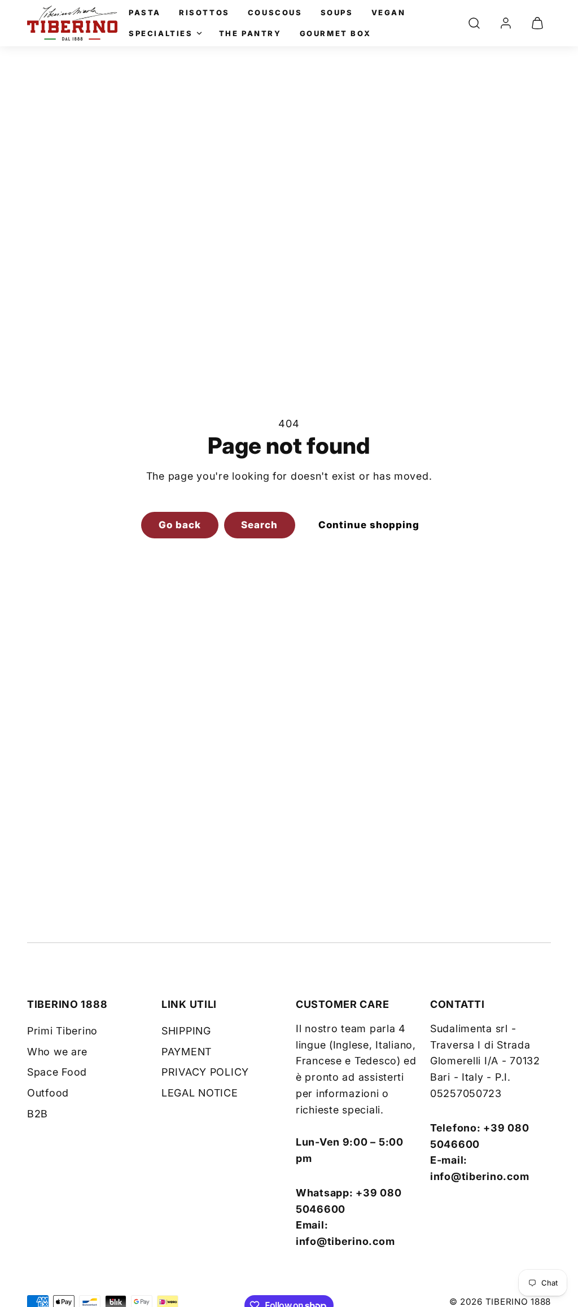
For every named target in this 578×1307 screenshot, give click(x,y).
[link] (505, 23)
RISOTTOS (204, 12)
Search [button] (259, 524)
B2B (37, 1114)
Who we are (57, 1052)
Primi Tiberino (62, 1031)
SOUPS (337, 12)
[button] (474, 23)
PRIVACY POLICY (205, 1072)
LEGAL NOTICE (199, 1093)
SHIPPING (186, 1031)
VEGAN (388, 12)
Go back (180, 524)
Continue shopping (368, 524)
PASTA (145, 12)
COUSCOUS (275, 12)
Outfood (48, 1093)
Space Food (57, 1072)
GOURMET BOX (335, 33)
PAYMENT (186, 1052)
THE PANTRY (250, 33)
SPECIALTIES (161, 33)
